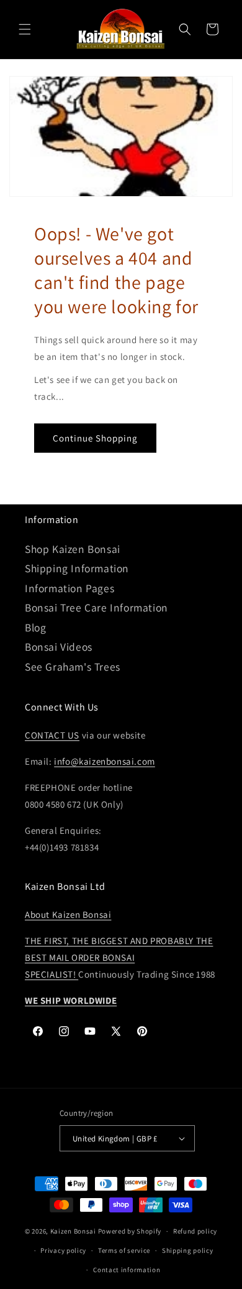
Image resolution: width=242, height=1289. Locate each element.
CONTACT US (52, 735)
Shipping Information (77, 568)
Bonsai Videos (58, 647)
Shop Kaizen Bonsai (72, 549)
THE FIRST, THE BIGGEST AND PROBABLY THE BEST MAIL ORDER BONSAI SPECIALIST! (119, 957)
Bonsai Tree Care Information (96, 607)
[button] (24, 29)
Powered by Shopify (130, 1231)
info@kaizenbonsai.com (104, 761)
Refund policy (195, 1231)
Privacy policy (63, 1250)
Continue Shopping (95, 438)
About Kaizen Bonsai (68, 914)
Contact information (126, 1269)
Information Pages (69, 588)
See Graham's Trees (72, 666)
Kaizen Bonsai (73, 1231)
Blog (35, 627)
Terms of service (124, 1250)
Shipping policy (187, 1250)
